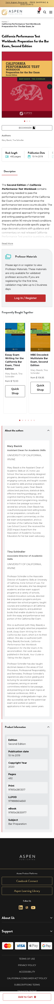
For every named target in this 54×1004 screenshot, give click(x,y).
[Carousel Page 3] (29, 121)
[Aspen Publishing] (12, 12)
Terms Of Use (27, 959)
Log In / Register (25, 298)
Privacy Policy (27, 965)
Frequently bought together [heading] (17, 312)
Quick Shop (15, 391)
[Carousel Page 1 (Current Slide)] (24, 121)
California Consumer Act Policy (27, 978)
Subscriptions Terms (27, 984)
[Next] (49, 86)
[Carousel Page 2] (27, 121)
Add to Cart (25, 997)
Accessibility (27, 972)
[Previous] (4, 86)
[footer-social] (21, 907)
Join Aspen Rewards (17, 2)
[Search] (44, 12)
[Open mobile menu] (50, 12)
